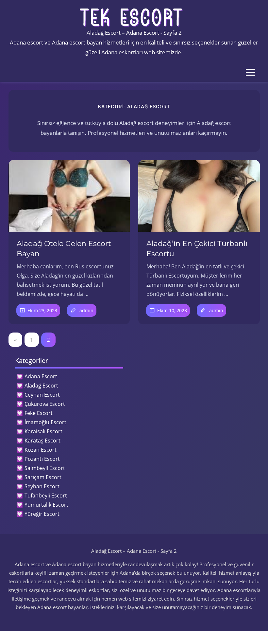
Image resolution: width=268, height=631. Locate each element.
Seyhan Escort (42, 486)
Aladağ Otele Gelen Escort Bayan (64, 248)
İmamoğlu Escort (45, 422)
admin (86, 310)
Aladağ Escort (41, 385)
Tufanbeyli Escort (46, 495)
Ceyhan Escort (42, 394)
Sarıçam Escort (43, 477)
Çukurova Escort (45, 403)
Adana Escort (41, 376)
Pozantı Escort (42, 458)
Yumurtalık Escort (46, 504)
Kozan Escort (41, 449)
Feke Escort (39, 413)
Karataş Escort (42, 440)
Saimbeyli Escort (45, 468)
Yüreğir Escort (42, 513)
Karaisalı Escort (43, 431)
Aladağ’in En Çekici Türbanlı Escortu (196, 248)
